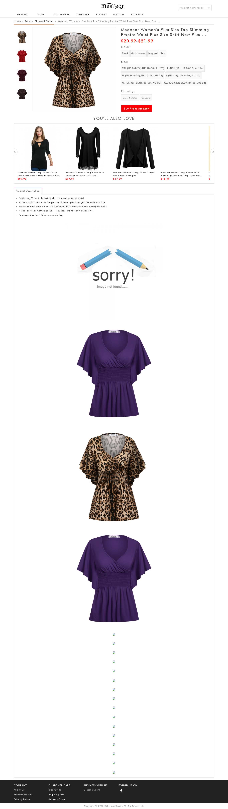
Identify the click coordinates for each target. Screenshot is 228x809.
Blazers (101, 14)
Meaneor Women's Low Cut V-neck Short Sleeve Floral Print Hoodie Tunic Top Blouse (87, 175)
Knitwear (82, 14)
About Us (19, 789)
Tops (28, 21)
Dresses (22, 14)
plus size (137, 14)
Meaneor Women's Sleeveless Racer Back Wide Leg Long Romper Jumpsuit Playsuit (134, 175)
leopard (153, 53)
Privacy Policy (22, 799)
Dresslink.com (92, 789)
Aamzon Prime (57, 799)
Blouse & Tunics (44, 21)
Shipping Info (56, 794)
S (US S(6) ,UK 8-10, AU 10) (183, 75)
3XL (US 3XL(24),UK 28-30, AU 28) (143, 68)
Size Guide (55, 789)
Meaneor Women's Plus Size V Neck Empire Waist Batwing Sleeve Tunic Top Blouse (38, 175)
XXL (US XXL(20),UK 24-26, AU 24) (185, 82)
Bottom (118, 14)
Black (125, 53)
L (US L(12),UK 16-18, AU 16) (185, 68)
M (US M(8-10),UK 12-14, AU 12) (142, 75)
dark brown (138, 53)
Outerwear (62, 14)
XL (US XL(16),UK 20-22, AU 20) (141, 82)
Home (17, 21)
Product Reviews (23, 794)
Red (163, 53)
